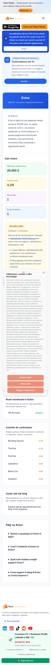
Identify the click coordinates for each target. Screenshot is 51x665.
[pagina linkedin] (4, 628)
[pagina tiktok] (18, 628)
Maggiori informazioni (25, 390)
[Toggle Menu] (43, 18)
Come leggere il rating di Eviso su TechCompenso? (24, 574)
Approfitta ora (25, 660)
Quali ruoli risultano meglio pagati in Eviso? (22, 561)
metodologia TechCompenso (23, 238)
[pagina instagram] (11, 628)
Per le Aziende (13, 621)
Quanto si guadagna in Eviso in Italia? (24, 535)
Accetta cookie (25, 377)
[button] (44, 272)
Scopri (25, 49)
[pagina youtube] (30, 628)
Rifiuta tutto (25, 384)
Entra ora (25, 10)
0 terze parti (18, 280)
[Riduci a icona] (4, 640)
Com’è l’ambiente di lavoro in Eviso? (23, 548)
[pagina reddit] (24, 628)
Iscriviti (25, 81)
